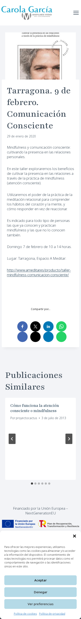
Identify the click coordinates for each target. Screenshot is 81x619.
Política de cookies (25, 614)
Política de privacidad (52, 614)
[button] (74, 536)
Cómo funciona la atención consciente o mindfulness (34, 408)
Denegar (40, 592)
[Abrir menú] (76, 12)
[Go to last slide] (12, 439)
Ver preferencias (41, 604)
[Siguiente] (68, 439)
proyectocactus (26, 418)
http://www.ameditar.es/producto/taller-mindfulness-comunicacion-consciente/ (39, 272)
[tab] (32, 483)
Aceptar (40, 580)
